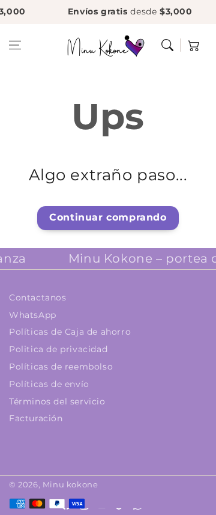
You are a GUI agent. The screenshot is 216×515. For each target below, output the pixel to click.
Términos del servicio (57, 401)
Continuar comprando (107, 217)
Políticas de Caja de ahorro (70, 331)
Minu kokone (70, 484)
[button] (15, 45)
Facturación (36, 418)
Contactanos (38, 297)
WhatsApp (32, 314)
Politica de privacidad (58, 349)
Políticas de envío (49, 384)
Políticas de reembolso (61, 366)
